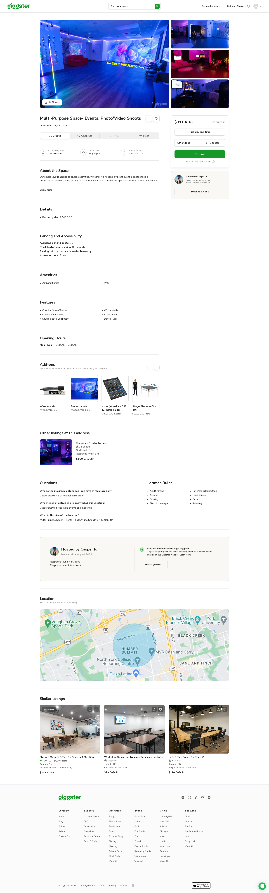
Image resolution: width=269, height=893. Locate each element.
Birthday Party (116, 836)
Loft (187, 836)
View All (113, 861)
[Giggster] (18, 6)
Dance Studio (141, 846)
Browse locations (211, 6)
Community (89, 826)
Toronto (164, 851)
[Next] (156, 367)
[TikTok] (196, 797)
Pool (136, 826)
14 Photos (54, 102)
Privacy (112, 885)
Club (136, 836)
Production (114, 826)
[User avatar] (255, 6)
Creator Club (65, 836)
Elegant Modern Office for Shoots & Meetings (67, 757)
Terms (102, 885)
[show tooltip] (213, 161)
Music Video (115, 856)
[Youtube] (202, 797)
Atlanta (163, 826)
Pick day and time (199, 132)
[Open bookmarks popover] (156, 118)
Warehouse (140, 856)
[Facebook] (183, 797)
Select (62, 831)
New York (165, 821)
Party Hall (190, 841)
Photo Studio (140, 816)
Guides (62, 826)
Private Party (115, 851)
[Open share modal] (61, 443)
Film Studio (139, 831)
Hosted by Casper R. (197, 176)
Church (138, 841)
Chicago (164, 831)
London (163, 841)
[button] (262, 886)
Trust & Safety (91, 841)
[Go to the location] (56, 452)
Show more (46, 190)
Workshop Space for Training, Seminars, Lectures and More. (134, 757)
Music (188, 816)
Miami (162, 836)
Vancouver (165, 846)
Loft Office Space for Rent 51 (187, 757)
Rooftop (189, 826)
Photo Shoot (115, 821)
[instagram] (189, 797)
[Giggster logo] (70, 797)
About (62, 816)
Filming (112, 841)
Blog (61, 821)
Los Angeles (166, 816)
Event (112, 831)
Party (111, 816)
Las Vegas (165, 856)
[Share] (149, 118)
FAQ (86, 821)
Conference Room (194, 831)
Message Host (200, 191)
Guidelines (89, 831)
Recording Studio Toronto (91, 443)
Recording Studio (142, 851)
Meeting (113, 846)
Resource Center (92, 836)
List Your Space (235, 6)
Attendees (183, 143)
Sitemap (124, 885)
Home (137, 821)
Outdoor (189, 821)
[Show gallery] (104, 64)
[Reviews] (209, 797)
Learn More (185, 554)
